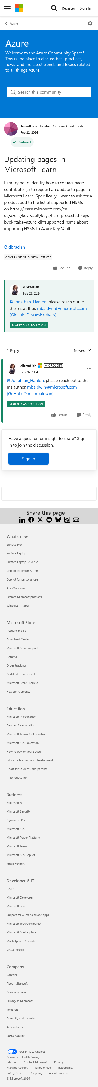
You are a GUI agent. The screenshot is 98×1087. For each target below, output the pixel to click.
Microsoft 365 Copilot (21, 855)
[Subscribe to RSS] (67, 519)
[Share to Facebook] (31, 519)
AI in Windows (16, 588)
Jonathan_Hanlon (35, 126)
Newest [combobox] (82, 350)
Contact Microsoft (36, 1062)
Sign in (28, 458)
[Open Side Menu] (7, 8)
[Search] (54, 8)
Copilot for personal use (22, 579)
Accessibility (15, 1027)
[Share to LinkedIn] (22, 519)
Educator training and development (30, 760)
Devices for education (21, 725)
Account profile (16, 630)
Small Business (16, 864)
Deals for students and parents (27, 769)
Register (68, 8)
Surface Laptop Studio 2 (22, 562)
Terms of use (43, 1067)
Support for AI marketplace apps (28, 915)
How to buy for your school (24, 751)
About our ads (58, 1073)
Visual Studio (15, 950)
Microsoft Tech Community (24, 923)
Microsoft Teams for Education (26, 734)
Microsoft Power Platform (23, 837)
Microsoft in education (21, 717)
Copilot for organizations (23, 571)
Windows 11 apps (18, 605)
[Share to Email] (76, 519)
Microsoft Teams (17, 846)
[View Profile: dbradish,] (15, 289)
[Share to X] (40, 519)
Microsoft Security (18, 811)
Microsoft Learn (17, 906)
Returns (12, 657)
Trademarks (65, 1067)
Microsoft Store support (22, 648)
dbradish (16, 247)
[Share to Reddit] (49, 519)
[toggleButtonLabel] (90, 23)
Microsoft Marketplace (21, 932)
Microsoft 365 (16, 829)
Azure (14, 23)
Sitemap (12, 1062)
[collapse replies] (49, 361)
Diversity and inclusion (21, 1018)
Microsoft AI (15, 803)
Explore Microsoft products (24, 597)
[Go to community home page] (19, 8)
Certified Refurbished (21, 674)
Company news (16, 992)
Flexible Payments (18, 691)
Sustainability (15, 1036)
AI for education (17, 777)
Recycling (36, 1073)
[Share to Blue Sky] (58, 519)
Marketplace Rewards (21, 941)
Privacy (58, 1062)
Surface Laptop (16, 553)
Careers (12, 975)
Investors (13, 1009)
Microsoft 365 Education (23, 743)
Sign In (85, 8)
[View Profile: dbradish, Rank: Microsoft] (12, 368)
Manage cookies (17, 1067)
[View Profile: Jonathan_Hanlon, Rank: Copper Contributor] (11, 129)
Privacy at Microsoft (20, 1001)
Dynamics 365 (16, 820)
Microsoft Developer (20, 897)
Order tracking (16, 665)
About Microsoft (17, 983)
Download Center (18, 639)
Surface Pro (14, 544)
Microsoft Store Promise (22, 683)
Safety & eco (15, 1073)
